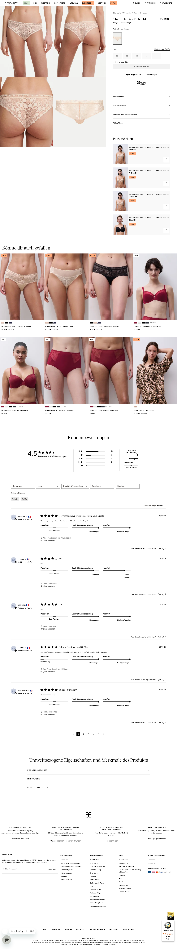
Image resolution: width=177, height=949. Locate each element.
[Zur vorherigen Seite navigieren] (73, 734)
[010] (139, 322)
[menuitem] (26, 3)
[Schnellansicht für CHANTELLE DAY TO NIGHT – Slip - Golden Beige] (84, 315)
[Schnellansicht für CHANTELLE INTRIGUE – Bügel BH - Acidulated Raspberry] (172, 315)
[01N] (95, 322)
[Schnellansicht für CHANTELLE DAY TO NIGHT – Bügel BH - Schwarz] (166, 230)
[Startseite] (11, 3)
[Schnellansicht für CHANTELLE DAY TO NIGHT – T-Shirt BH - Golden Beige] (166, 183)
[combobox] (23, 486)
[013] (147, 322)
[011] (6, 322)
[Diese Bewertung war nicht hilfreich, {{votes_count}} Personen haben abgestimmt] (163, 548)
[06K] (10, 322)
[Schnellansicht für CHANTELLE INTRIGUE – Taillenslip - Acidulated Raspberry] (84, 399)
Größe (24, 499)
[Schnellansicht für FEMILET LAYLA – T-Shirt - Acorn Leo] (172, 399)
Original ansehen (48, 540)
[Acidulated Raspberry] (135, 322)
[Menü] (172, 922)
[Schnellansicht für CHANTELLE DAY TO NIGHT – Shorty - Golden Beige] (39, 315)
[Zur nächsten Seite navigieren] (104, 734)
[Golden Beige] (117, 39)
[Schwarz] (91, 322)
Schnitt (15, 499)
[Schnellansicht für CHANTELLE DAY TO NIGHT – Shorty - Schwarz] (128, 315)
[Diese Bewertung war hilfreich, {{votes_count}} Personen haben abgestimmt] (159, 548)
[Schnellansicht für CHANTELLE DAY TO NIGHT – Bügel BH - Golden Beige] (166, 160)
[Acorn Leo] (135, 406)
